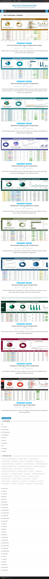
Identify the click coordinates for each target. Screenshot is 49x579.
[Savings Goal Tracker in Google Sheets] (24, 389)
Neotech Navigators (24, 6)
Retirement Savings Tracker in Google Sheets (24, 285)
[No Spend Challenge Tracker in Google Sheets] (24, 150)
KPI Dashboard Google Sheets (38, 473)
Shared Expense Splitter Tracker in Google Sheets (24, 245)
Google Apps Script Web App (8, 463)
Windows (4, 451)
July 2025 (4, 523)
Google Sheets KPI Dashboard (25, 466)
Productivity (34, 478)
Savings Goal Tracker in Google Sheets (25, 405)
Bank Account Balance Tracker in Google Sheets (24, 83)
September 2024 (5, 551)
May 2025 (4, 529)
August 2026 (5, 488)
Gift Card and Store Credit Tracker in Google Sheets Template (24, 45)
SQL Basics (24, 481)
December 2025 (5, 510)
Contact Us (19, 1)
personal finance (26, 478)
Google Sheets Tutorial (22, 471)
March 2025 (4, 534)
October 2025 (5, 515)
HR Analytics (31, 471)
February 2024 (5, 567)
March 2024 (4, 564)
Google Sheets (20, 43)
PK (25, 48)
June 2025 (4, 526)
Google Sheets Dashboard (41, 463)
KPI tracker (23, 476)
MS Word (4, 437)
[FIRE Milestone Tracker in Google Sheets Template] (24, 189)
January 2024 (5, 570)
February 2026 (5, 504)
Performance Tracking (16, 478)
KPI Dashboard (27, 473)
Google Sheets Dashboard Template (9, 466)
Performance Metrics (6, 478)
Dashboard (4, 426)
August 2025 (5, 521)
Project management (6, 481)
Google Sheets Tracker (29, 468)
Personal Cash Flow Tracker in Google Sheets (24, 326)
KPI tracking (30, 476)
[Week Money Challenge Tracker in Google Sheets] (24, 109)
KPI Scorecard (17, 476)
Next (9, 418)
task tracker (13, 483)
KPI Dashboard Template (7, 476)
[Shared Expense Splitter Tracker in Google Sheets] (24, 229)
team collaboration (29, 483)
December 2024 (5, 542)
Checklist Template (23, 458)
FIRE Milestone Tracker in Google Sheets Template (24, 205)
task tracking (20, 483)
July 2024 (4, 556)
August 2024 (5, 553)
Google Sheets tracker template (8, 471)
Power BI (4, 440)
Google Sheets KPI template (39, 466)
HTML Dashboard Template (16, 473)
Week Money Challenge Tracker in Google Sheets (24, 125)
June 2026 (4, 493)
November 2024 (5, 545)
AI (2, 424)
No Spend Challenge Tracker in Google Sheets (24, 166)
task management (5, 483)
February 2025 (5, 537)
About (15, 1)
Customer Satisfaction (33, 458)
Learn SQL (37, 476)
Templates (28, 43)
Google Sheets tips (18, 468)
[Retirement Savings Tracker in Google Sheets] (24, 269)
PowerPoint (4, 443)
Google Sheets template (7, 468)
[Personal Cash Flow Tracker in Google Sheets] (24, 309)
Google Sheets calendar (29, 463)
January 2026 (5, 507)
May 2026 (4, 496)
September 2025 (5, 518)
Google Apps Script (39, 461)
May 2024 (4, 561)
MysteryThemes (9, 577)
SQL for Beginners (32, 481)
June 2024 (4, 559)
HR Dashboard (39, 471)
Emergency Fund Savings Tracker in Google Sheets (24, 365)
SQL (3, 445)
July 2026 (4, 491)
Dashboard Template (6, 461)
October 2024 (5, 548)
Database (22, 461)
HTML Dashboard (6, 432)
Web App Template (39, 483)
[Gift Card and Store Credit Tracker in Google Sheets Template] (24, 29)
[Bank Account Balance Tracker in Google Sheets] (24, 68)
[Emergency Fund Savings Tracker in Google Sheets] (24, 350)
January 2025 (5, 540)
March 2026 (4, 502)
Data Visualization (29, 461)
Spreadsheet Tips (16, 481)
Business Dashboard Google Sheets (9, 458)
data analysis (15, 461)
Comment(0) (30, 48)
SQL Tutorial (40, 481)
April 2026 (4, 499)
